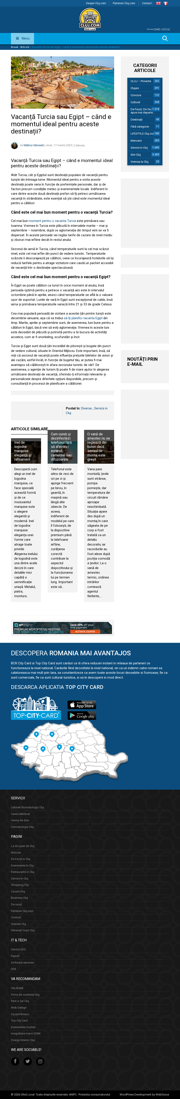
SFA (13, 969)
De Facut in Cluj (20, 859)
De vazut (16, 904)
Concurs (136, 95)
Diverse (86, 408)
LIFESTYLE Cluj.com (143, 133)
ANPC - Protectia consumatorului (89, 1094)
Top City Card (19, 1020)
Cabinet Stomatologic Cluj (27, 807)
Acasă (14, 47)
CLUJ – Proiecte (141, 81)
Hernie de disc (20, 820)
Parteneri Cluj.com (124, 3)
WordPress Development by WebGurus (144, 1094)
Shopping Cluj (20, 884)
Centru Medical (20, 814)
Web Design (19, 1007)
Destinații (136, 119)
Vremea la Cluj (139, 161)
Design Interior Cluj (23, 1040)
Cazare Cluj (18, 891)
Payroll (15, 956)
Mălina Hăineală (34, 145)
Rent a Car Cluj (20, 1001)
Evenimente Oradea (23, 1027)
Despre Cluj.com (96, 3)
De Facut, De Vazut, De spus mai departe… (145, 111)
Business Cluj (19, 897)
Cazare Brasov (20, 1014)
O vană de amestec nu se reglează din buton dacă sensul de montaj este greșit (98, 446)
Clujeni (135, 88)
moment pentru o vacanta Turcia (52, 221)
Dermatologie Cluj (22, 827)
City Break (17, 988)
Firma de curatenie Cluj (25, 994)
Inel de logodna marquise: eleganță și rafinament (22, 450)
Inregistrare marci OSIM (25, 1033)
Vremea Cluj (18, 924)
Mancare (136, 140)
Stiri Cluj (136, 154)
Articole (24, 47)
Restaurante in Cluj (22, 872)
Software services (22, 962)
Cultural (135, 102)
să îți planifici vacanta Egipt (83, 318)
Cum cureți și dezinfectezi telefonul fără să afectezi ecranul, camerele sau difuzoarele (61, 446)
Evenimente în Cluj (22, 865)
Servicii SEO (18, 949)
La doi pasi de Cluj (22, 846)
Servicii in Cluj (139, 147)
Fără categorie (140, 126)
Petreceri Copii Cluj (22, 930)
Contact (147, 3)
